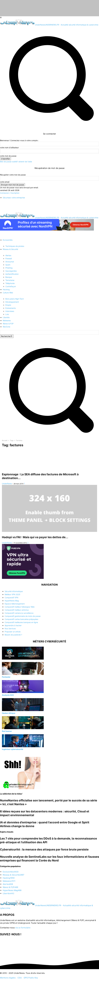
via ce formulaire (22, 927)
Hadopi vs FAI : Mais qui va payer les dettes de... (35, 537)
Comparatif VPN (11, 597)
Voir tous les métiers (10, 754)
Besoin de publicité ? (13, 635)
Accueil (4, 440)
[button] (49, 436)
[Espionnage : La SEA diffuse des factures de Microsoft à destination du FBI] (49, 459)
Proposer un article (12, 632)
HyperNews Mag (12, 601)
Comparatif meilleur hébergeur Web (20, 607)
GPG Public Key (31, 977)
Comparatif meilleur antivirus (17, 610)
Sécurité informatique (14, 591)
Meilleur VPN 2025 (12, 594)
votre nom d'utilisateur (9, 147)
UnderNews (7, 483)
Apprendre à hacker (13, 625)
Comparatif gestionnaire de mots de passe (22, 616)
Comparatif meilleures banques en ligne (21, 622)
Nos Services (10, 628)
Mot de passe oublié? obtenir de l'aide (16, 161)
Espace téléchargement (15, 604)
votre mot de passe (8, 156)
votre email (4, 182)
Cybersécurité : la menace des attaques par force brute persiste (44, 849)
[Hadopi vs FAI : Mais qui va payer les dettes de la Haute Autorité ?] (49, 508)
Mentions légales (8, 977)
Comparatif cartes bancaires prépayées (21, 619)
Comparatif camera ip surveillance (19, 613)
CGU (20, 977)
